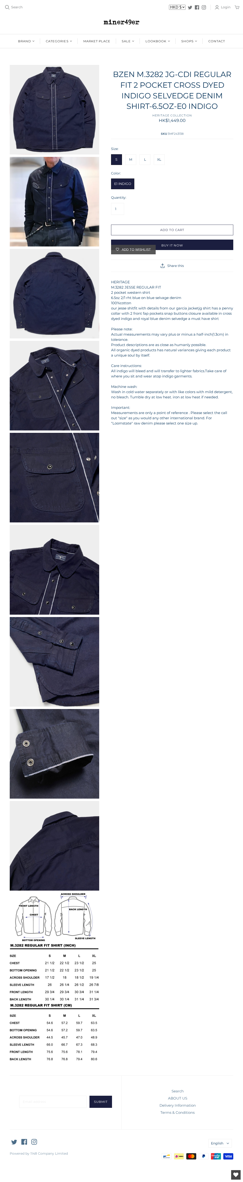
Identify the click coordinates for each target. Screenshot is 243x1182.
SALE (126, 41)
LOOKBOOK (155, 41)
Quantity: (118, 197)
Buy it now (172, 245)
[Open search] (7, 7)
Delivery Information (177, 1105)
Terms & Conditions (177, 1112)
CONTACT (216, 41)
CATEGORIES (57, 41)
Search (17, 7)
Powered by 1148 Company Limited (39, 1153)
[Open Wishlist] (236, 1175)
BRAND (24, 41)
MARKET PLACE (96, 41)
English (217, 1143)
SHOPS (187, 41)
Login (225, 7)
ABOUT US (177, 1098)
